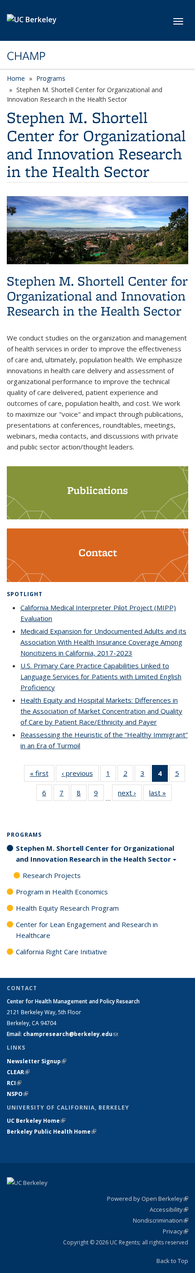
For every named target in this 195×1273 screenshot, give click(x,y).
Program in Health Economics (62, 891)
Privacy (175, 1231)
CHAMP (26, 56)
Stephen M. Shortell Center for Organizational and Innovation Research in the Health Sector (95, 853)
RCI (14, 1083)
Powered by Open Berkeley (147, 1198)
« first (42, 773)
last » (160, 792)
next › (130, 792)
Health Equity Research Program (67, 908)
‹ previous (80, 773)
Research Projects (52, 875)
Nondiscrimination (160, 1220)
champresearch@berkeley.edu (70, 1034)
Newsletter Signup (36, 1061)
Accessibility (169, 1209)
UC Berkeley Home (36, 1121)
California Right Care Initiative (61, 951)
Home (16, 78)
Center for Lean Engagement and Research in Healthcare (87, 930)
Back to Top (172, 1261)
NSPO (17, 1094)
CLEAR (18, 1072)
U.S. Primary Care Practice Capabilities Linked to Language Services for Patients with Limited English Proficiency (100, 676)
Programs (50, 78)
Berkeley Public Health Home (51, 1131)
